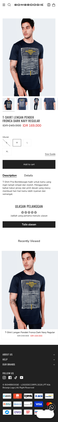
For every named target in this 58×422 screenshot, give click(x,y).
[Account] (49, 5)
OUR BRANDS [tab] (9, 364)
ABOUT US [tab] (8, 354)
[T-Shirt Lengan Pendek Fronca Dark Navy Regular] (9, 104)
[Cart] (53, 5)
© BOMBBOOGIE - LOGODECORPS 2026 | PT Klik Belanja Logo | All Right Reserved (26, 386)
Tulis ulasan (29, 224)
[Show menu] (5, 5)
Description (10, 175)
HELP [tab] (5, 359)
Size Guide (50, 154)
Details (28, 175)
